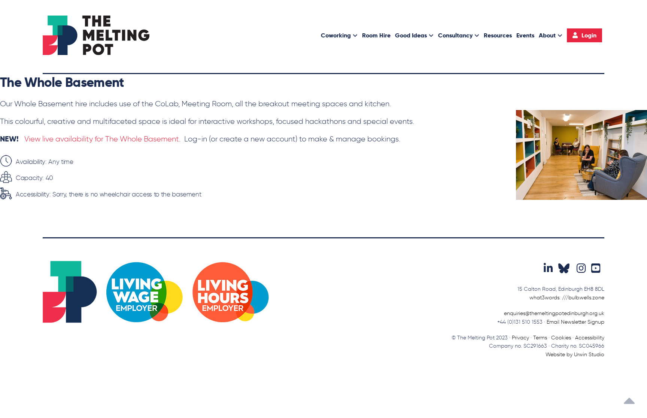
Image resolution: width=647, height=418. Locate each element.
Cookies (561, 338)
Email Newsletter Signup (575, 322)
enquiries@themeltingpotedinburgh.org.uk (554, 313)
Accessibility (589, 338)
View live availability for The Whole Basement (101, 138)
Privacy (520, 338)
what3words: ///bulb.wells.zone (566, 298)
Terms (540, 338)
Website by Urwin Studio (575, 354)
